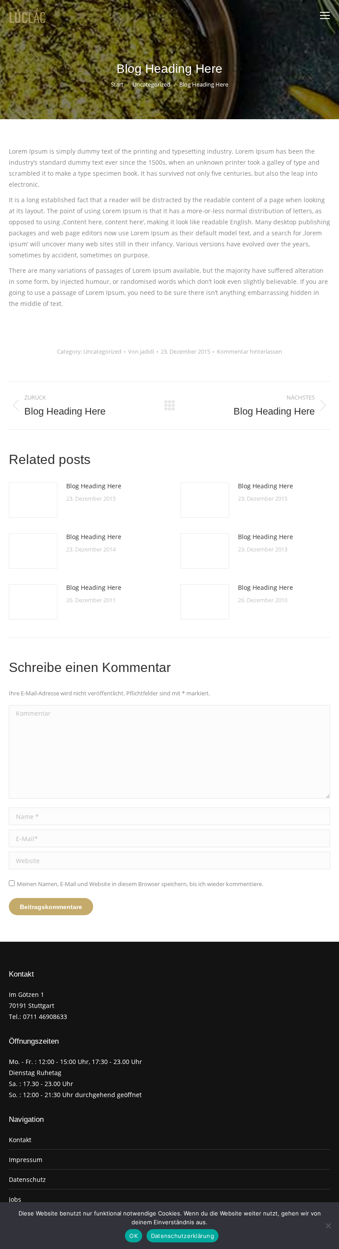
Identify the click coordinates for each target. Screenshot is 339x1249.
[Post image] (33, 500)
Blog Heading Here (93, 486)
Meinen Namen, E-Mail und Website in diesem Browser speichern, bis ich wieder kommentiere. (140, 884)
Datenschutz (27, 1179)
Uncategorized (102, 351)
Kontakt (20, 1140)
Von (141, 351)
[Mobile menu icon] (325, 15)
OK (133, 1235)
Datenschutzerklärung (182, 1235)
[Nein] (328, 1225)
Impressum (25, 1159)
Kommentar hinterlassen (249, 351)
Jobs (15, 1199)
